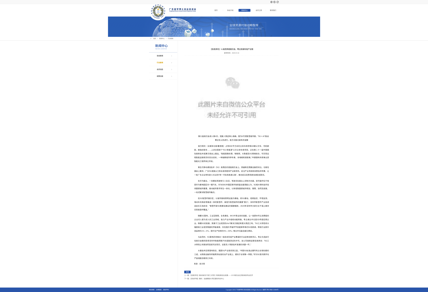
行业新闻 (160, 62)
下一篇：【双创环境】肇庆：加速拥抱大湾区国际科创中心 (204, 278)
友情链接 (159, 290)
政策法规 (160, 76)
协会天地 (230, 10)
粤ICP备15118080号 (272, 290)
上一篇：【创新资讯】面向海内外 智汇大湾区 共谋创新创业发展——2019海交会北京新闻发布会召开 (218, 275)
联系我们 (273, 10)
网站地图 (151, 290)
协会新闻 (160, 56)
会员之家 (259, 10)
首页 (216, 10)
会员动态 (160, 69)
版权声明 (166, 290)
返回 (187, 272)
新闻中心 (244, 10)
